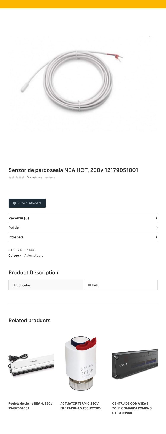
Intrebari (15, 237)
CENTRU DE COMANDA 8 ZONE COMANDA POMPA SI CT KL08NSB (132, 408)
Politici (13, 227)
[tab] (83, 218)
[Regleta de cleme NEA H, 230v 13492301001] (31, 364)
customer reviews (41, 177)
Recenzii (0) (18, 218)
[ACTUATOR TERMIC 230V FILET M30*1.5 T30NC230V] (83, 364)
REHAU (93, 285)
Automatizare (33, 255)
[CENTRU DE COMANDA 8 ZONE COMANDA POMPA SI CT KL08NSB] (135, 364)
